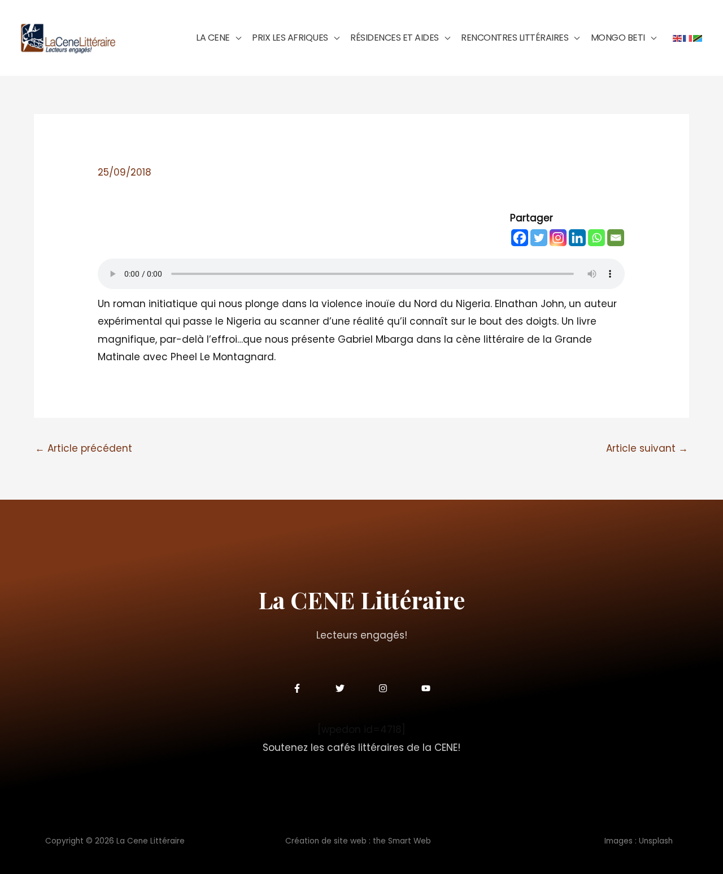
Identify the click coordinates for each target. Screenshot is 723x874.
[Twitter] (538, 237)
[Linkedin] (577, 237)
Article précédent (83, 448)
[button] (235, 37)
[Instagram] (558, 237)
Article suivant (647, 448)
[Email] (615, 237)
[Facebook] (519, 237)
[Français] (688, 37)
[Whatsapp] (596, 237)
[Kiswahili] (698, 37)
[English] (678, 37)
